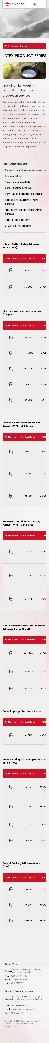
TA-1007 (28, 496)
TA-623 (28, 787)
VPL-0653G (28, 368)
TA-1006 (28, 474)
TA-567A (28, 840)
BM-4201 (28, 270)
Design (8, 1026)
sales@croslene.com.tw (20, 979)
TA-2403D (28, 671)
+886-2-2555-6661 (19, 976)
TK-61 (28, 889)
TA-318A (28, 905)
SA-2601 (28, 688)
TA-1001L (28, 575)
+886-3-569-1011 (19, 1005)
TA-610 (28, 825)
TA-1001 (28, 451)
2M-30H (28, 599)
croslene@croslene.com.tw (22, 1009)
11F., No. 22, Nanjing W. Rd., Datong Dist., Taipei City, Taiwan (26, 970)
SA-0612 (28, 400)
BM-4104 (28, 287)
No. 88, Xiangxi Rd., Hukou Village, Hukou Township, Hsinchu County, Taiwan (27, 999)
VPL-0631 (28, 337)
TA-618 (28, 806)
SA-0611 (28, 384)
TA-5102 (28, 735)
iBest (16, 1026)
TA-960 (28, 920)
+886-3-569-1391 (15, 1013)
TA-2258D (28, 653)
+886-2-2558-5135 (16, 983)
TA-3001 (28, 551)
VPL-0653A (28, 353)
